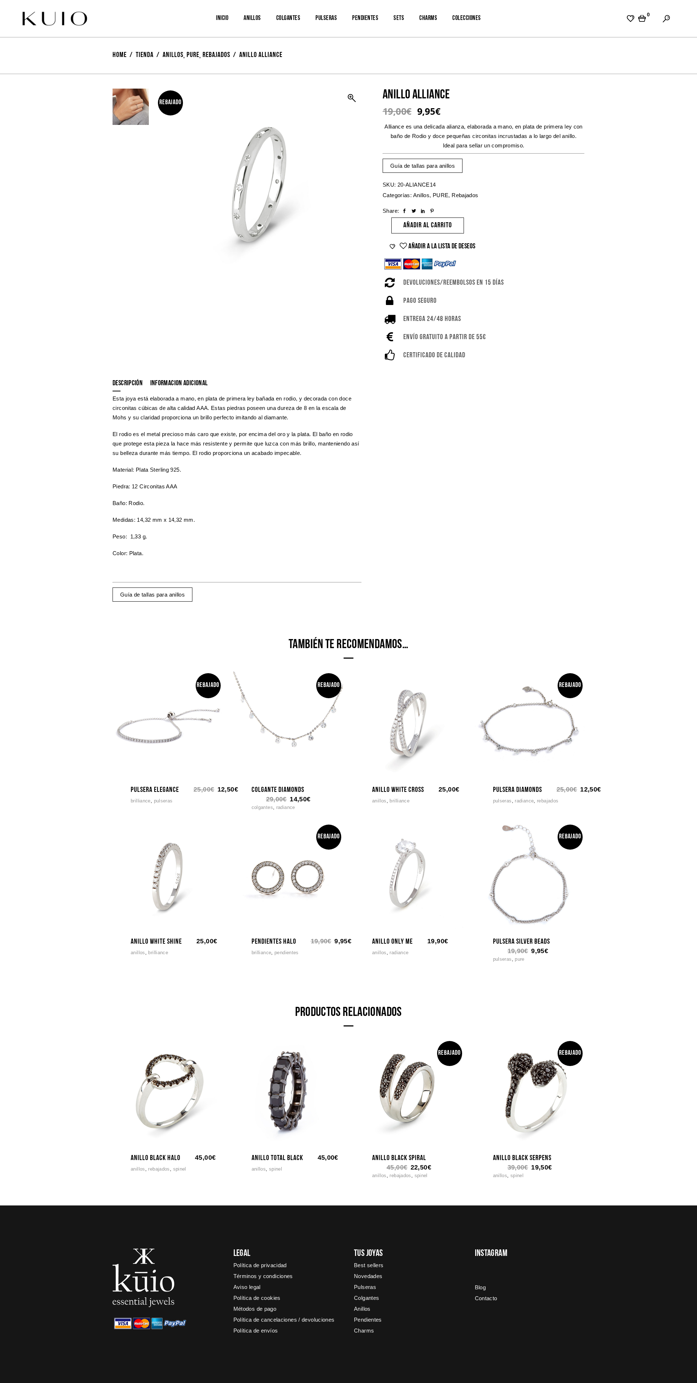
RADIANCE (285, 807)
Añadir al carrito (427, 225)
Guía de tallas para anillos (422, 166)
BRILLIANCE (141, 801)
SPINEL (179, 1169)
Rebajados (216, 55)
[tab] (130, 383)
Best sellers (369, 1265)
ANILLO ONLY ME (392, 941)
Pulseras (163, 801)
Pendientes (286, 952)
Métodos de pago (255, 1309)
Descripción (128, 383)
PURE (193, 55)
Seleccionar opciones (361, 773)
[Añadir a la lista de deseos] (135, 773)
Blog (480, 1287)
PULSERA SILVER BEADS (521, 941)
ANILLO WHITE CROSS (398, 790)
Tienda (145, 55)
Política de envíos (255, 1330)
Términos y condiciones (263, 1276)
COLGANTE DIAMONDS (278, 790)
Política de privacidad (260, 1265)
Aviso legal (247, 1287)
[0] (642, 18)
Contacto (486, 1298)
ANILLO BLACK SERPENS (522, 1158)
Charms (364, 1330)
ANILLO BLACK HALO (155, 1158)
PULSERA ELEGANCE (155, 790)
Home (120, 55)
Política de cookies (257, 1298)
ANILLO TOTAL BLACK (277, 1158)
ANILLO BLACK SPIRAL (399, 1158)
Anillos (173, 55)
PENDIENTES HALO (274, 941)
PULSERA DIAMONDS (517, 790)
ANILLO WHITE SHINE (156, 941)
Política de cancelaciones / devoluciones (284, 1320)
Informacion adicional (179, 383)
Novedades (368, 1276)
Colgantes (262, 807)
